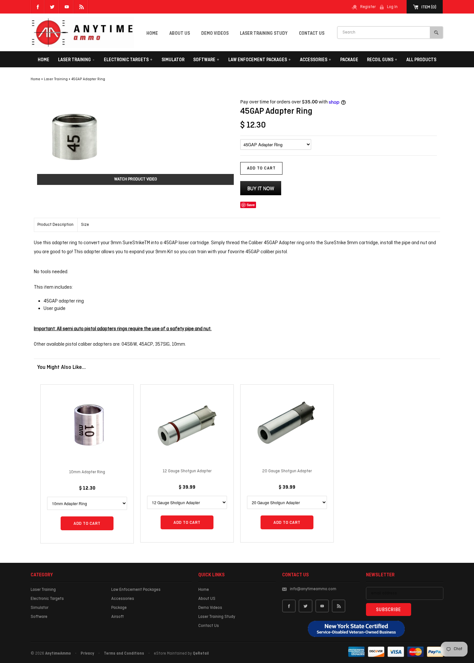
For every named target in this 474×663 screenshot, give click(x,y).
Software (206, 60)
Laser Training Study (264, 33)
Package (349, 60)
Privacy (87, 653)
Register (368, 7)
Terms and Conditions (124, 653)
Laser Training (76, 60)
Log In (392, 7)
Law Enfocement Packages (259, 60)
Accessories (315, 60)
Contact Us (311, 33)
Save (251, 204)
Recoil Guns (382, 60)
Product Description (55, 224)
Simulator (173, 60)
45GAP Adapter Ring (88, 79)
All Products (421, 60)
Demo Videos (215, 33)
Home (152, 33)
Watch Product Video (135, 179)
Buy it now (260, 188)
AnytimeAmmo (58, 653)
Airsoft (117, 617)
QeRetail (201, 653)
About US (179, 33)
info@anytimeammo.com (313, 589)
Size (85, 224)
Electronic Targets (128, 60)
